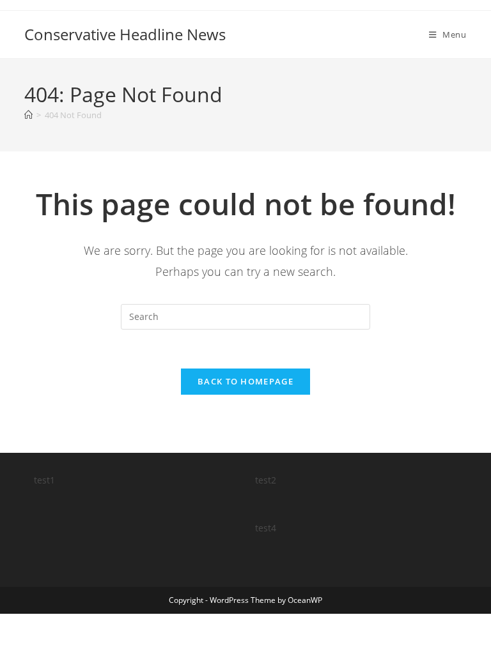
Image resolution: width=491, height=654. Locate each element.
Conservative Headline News (125, 34)
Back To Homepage (245, 381)
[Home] (28, 115)
